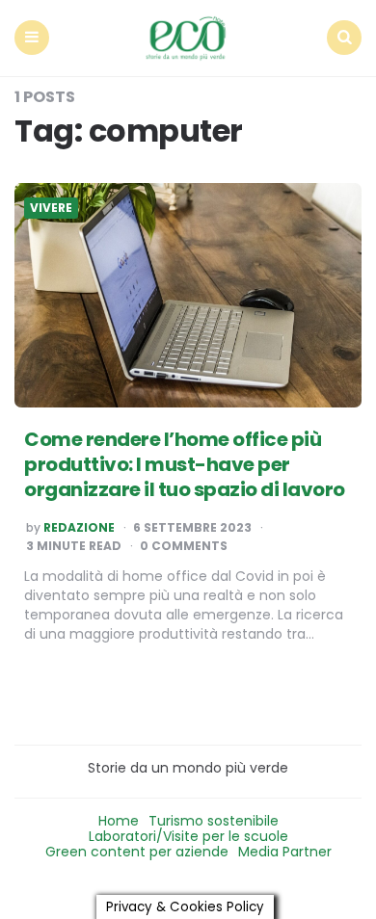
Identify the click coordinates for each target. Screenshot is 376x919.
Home (118, 820)
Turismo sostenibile (213, 820)
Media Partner (285, 851)
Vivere (51, 208)
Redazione (79, 528)
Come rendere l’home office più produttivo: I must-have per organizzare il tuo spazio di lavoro (184, 464)
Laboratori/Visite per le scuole (188, 836)
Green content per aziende (136, 851)
